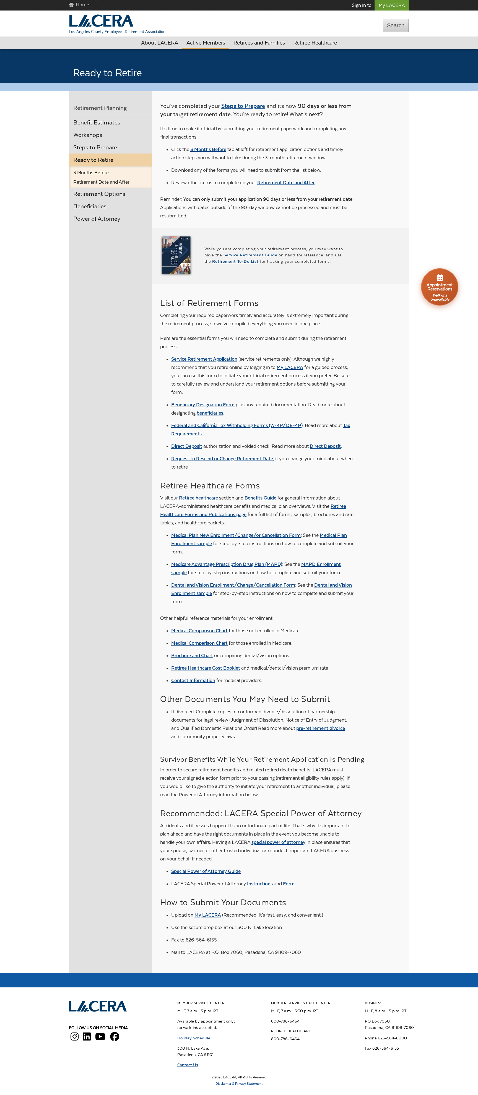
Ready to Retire (93, 160)
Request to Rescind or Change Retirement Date (222, 458)
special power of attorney (278, 842)
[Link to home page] (98, 1007)
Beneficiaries (89, 206)
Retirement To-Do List (235, 261)
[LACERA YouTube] (100, 1038)
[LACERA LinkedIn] (87, 1038)
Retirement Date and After (101, 182)
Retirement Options (99, 194)
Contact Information (193, 680)
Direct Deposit (186, 446)
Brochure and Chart (192, 655)
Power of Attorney (96, 218)
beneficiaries (210, 413)
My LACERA (392, 5)
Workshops (87, 135)
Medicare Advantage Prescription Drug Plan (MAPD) (226, 564)
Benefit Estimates (96, 122)
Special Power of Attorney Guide (206, 871)
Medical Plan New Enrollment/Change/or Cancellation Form (236, 535)
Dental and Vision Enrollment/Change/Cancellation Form (233, 585)
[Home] (101, 20)
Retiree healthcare (198, 498)
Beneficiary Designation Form (203, 404)
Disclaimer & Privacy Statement (239, 1084)
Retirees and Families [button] (259, 43)
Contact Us (187, 1065)
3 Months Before (91, 172)
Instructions (260, 883)
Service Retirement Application (204, 359)
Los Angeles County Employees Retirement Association (117, 31)
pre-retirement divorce (320, 728)
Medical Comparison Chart (199, 630)
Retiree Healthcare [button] (315, 43)
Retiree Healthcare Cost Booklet (205, 668)
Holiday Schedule (193, 1038)
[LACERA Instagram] (75, 1038)
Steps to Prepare (95, 147)
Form (289, 883)
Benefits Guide (260, 498)
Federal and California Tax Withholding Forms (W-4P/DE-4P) (237, 425)
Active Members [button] (205, 43)
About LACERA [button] (159, 43)
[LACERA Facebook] (114, 1038)
